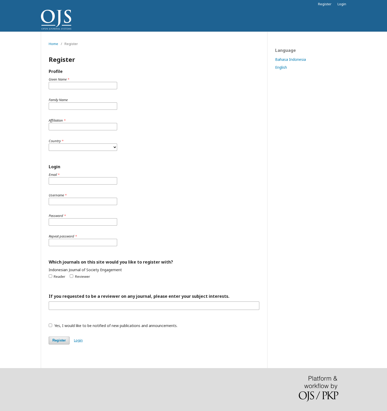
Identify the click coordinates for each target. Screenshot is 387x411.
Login (342, 4)
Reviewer (82, 276)
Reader (59, 276)
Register (324, 4)
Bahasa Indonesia (290, 59)
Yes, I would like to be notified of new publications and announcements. (115, 325)
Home (53, 43)
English (281, 67)
